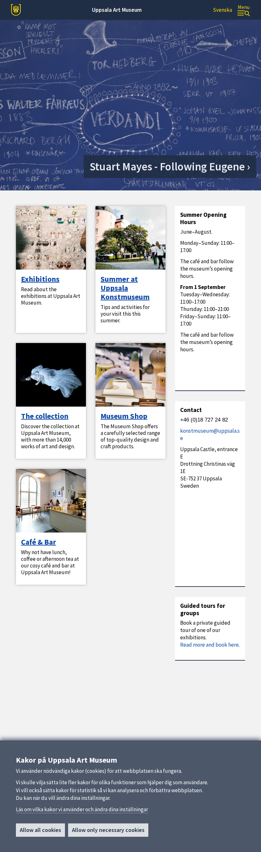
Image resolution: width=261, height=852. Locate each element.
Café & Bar (38, 542)
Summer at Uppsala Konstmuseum (125, 288)
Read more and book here (209, 644)
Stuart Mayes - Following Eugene (167, 167)
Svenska (222, 9)
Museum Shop (124, 416)
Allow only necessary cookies (108, 830)
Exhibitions (40, 279)
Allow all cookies (40, 830)
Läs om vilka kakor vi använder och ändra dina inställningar (82, 809)
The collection (44, 416)
